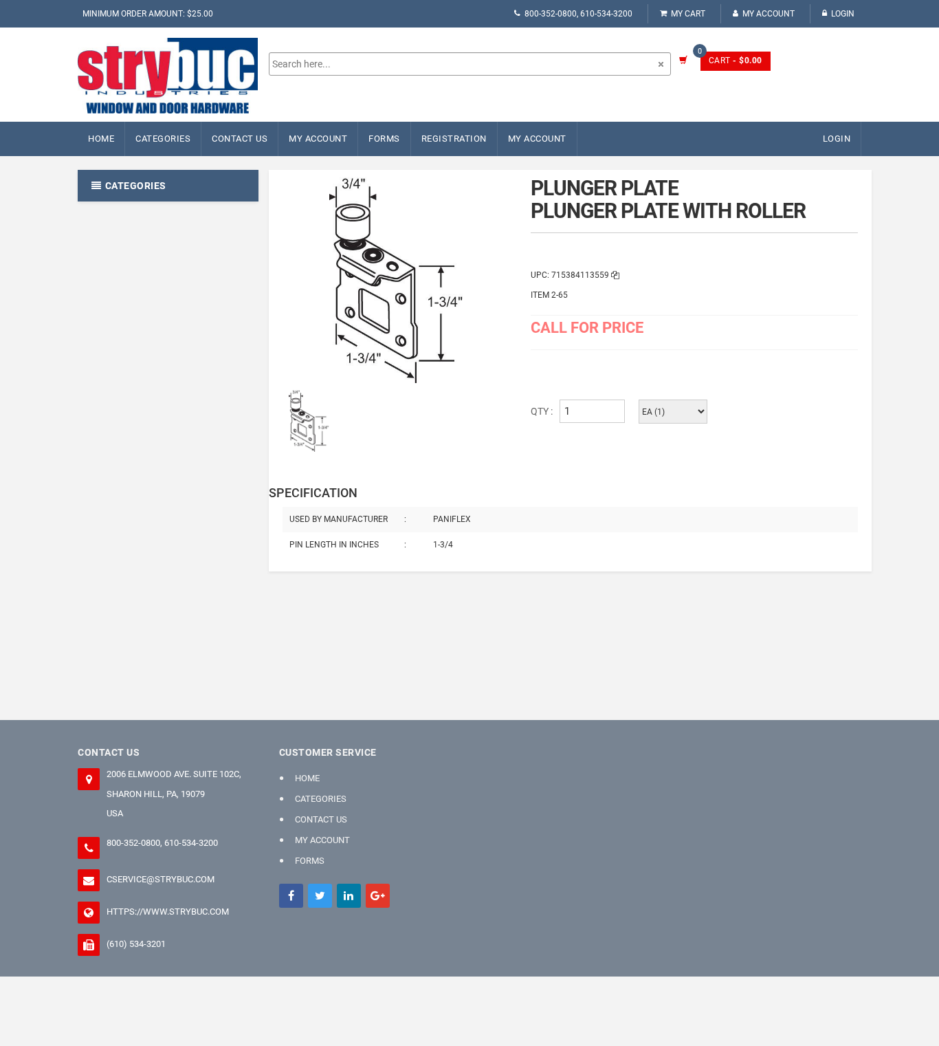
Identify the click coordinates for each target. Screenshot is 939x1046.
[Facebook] (291, 896)
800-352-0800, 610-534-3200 (578, 14)
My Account (768, 14)
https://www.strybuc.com (168, 911)
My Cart (688, 14)
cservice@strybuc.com (160, 879)
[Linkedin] (349, 896)
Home (101, 138)
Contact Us (239, 138)
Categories (162, 138)
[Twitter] (320, 896)
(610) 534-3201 (136, 944)
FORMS (384, 138)
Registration (454, 138)
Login (842, 14)
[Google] (378, 896)
